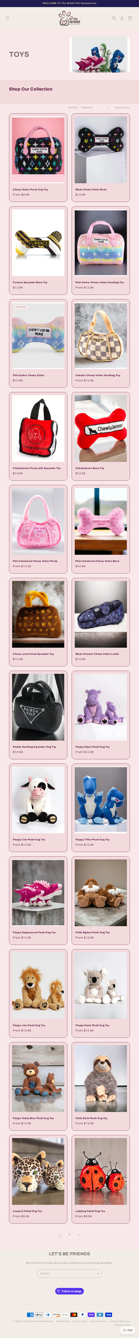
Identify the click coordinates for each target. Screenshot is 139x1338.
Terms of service (98, 1321)
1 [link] (60, 1234)
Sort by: (73, 107)
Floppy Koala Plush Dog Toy (92, 1025)
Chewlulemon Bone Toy (89, 468)
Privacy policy (80, 1321)
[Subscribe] (98, 1273)
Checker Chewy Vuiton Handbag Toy (97, 375)
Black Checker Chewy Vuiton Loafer (97, 654)
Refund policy (63, 1321)
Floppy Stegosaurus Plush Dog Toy (34, 932)
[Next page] (79, 1235)
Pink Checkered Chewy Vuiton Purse (35, 561)
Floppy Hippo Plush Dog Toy (92, 747)
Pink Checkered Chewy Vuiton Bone (97, 561)
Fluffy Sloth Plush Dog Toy (91, 1118)
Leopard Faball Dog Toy (27, 1211)
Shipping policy (122, 1325)
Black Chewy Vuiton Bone (91, 189)
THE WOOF (27, 1321)
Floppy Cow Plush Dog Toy (29, 839)
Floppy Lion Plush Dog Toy (29, 1025)
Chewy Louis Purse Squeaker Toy (33, 654)
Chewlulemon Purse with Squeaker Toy (37, 468)
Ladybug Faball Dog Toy (90, 1211)
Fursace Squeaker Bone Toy (30, 282)
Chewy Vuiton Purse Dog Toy (30, 189)
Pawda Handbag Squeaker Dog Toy (34, 747)
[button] (8, 18)
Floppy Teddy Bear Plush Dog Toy (33, 1118)
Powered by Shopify (43, 1321)
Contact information (120, 1321)
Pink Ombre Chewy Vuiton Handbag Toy (99, 282)
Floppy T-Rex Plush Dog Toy (92, 839)
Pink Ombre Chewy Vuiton (29, 375)
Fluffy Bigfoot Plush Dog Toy (92, 932)
